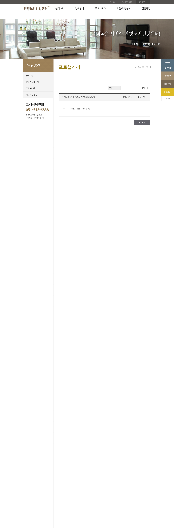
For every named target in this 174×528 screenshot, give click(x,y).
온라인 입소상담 (32, 82)
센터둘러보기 (143, 2)
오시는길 (113, 2)
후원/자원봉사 (124, 8)
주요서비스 (100, 8)
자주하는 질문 (31, 95)
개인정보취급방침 (127, 2)
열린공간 (146, 8)
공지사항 (29, 75)
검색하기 (145, 88)
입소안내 (79, 8)
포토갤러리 (30, 88)
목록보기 (142, 122)
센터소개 (59, 8)
